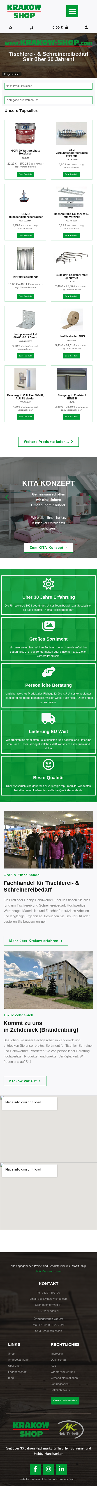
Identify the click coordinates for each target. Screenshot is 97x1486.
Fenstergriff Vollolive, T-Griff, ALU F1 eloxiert (25, 397)
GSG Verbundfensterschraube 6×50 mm (72, 152)
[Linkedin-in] (61, 1469)
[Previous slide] (7, 497)
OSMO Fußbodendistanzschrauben (25, 215)
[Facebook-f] (35, 1469)
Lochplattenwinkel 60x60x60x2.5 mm (25, 336)
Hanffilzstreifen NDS (72, 336)
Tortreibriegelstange (25, 277)
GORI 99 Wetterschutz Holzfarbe (25, 152)
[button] (72, 11)
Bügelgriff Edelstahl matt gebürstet (72, 276)
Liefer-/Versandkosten (48, 1271)
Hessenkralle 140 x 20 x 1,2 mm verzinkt (71, 215)
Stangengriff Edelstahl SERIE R (72, 397)
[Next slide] (90, 497)
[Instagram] (48, 1469)
